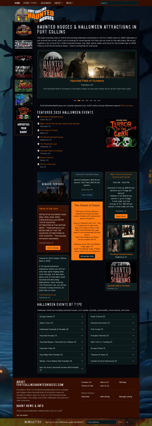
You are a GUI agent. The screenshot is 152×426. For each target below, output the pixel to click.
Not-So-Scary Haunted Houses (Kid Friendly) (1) (59, 368)
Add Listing (104, 396)
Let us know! (22, 415)
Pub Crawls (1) (97, 329)
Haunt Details (53, 248)
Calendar (46, 3)
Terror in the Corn (48, 164)
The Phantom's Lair (48, 144)
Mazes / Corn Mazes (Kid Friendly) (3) (56, 361)
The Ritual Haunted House (51, 137)
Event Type (30, 3)
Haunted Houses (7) (48, 335)
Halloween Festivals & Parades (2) (54, 329)
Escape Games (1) (47, 316)
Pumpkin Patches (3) (100, 335)
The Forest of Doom (49, 130)
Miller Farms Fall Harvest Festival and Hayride (59, 123)
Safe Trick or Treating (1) (101, 342)
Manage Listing (125, 396)
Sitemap (122, 382)
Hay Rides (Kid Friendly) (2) (51, 355)
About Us (104, 382)
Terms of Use (87, 386)
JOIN (120, 422)
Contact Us (86, 382)
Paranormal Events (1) (100, 323)
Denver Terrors (46, 157)
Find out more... (127, 105)
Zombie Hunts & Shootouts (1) (104, 361)
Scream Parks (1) (98, 348)
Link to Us (104, 386)
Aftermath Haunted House (51, 117)
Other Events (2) (98, 316)
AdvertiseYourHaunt (23, 128)
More (69, 3)
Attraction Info (87, 256)
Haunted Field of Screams (87, 80)
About (58, 3)
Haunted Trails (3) (47, 348)
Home (17, 3)
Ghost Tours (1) (46, 323)
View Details (87, 195)
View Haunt (121, 216)
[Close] (127, 422)
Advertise (85, 396)
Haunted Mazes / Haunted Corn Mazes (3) (58, 342)
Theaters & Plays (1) (99, 355)
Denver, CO (53, 187)
